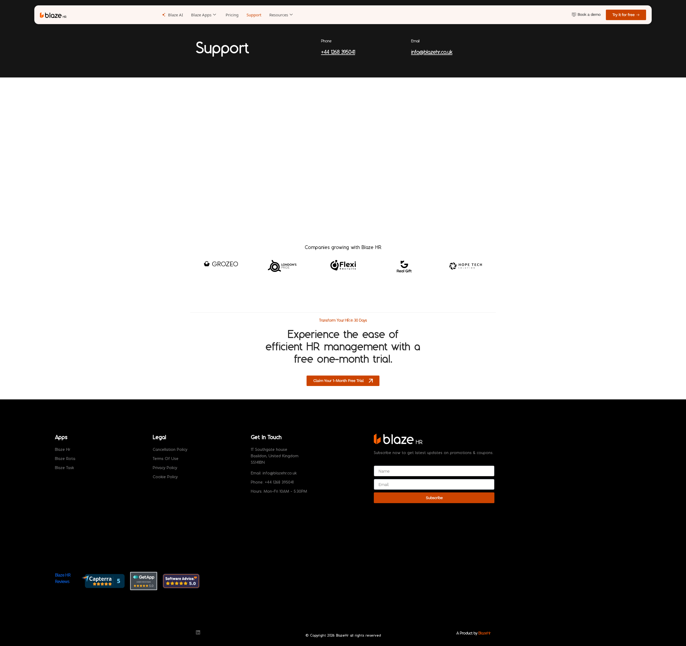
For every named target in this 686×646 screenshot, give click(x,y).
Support (254, 14)
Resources (278, 14)
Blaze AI (175, 14)
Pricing (232, 14)
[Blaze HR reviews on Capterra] (103, 581)
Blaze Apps (201, 14)
